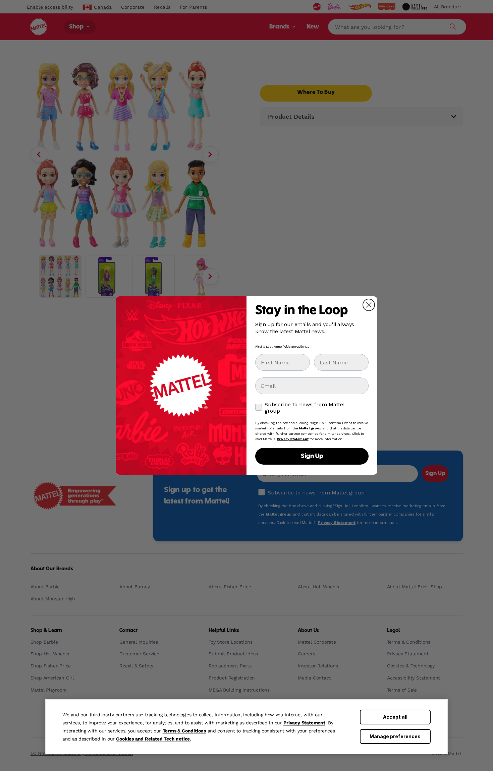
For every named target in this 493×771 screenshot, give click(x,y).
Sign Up (312, 456)
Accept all (395, 717)
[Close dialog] (369, 305)
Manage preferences (395, 736)
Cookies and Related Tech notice (153, 739)
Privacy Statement (304, 722)
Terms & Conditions (184, 730)
